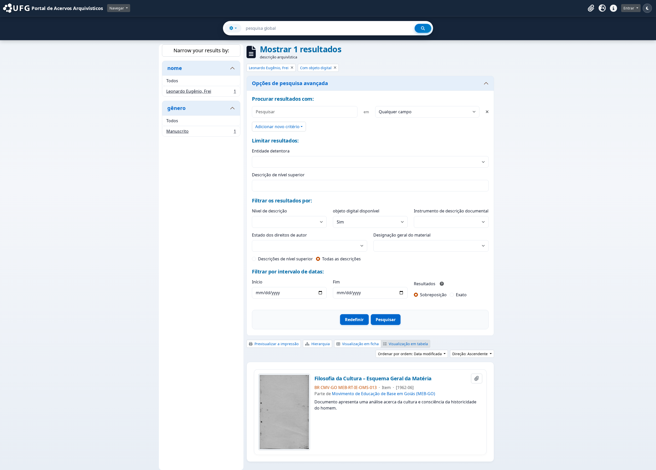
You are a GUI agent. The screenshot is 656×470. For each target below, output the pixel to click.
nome (174, 68)
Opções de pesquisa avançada (290, 83)
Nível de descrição (269, 211)
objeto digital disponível (356, 211)
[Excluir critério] (487, 112)
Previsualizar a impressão (276, 343)
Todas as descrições (341, 259)
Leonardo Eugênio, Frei (201, 92)
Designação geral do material (401, 235)
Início (257, 282)
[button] (591, 8)
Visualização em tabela (408, 343)
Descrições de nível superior (285, 259)
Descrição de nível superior (278, 175)
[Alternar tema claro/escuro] (647, 8)
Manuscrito (201, 132)
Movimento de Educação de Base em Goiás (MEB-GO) (383, 393)
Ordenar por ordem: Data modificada (410, 353)
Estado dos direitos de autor (279, 235)
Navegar (117, 8)
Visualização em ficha (360, 343)
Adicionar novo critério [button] (277, 126)
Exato (461, 295)
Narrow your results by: (201, 50)
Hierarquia (320, 343)
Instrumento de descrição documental (451, 211)
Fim (336, 282)
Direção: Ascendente (470, 353)
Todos (172, 81)
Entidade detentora (271, 151)
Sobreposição (433, 295)
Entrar (629, 8)
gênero (176, 108)
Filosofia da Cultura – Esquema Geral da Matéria (373, 378)
